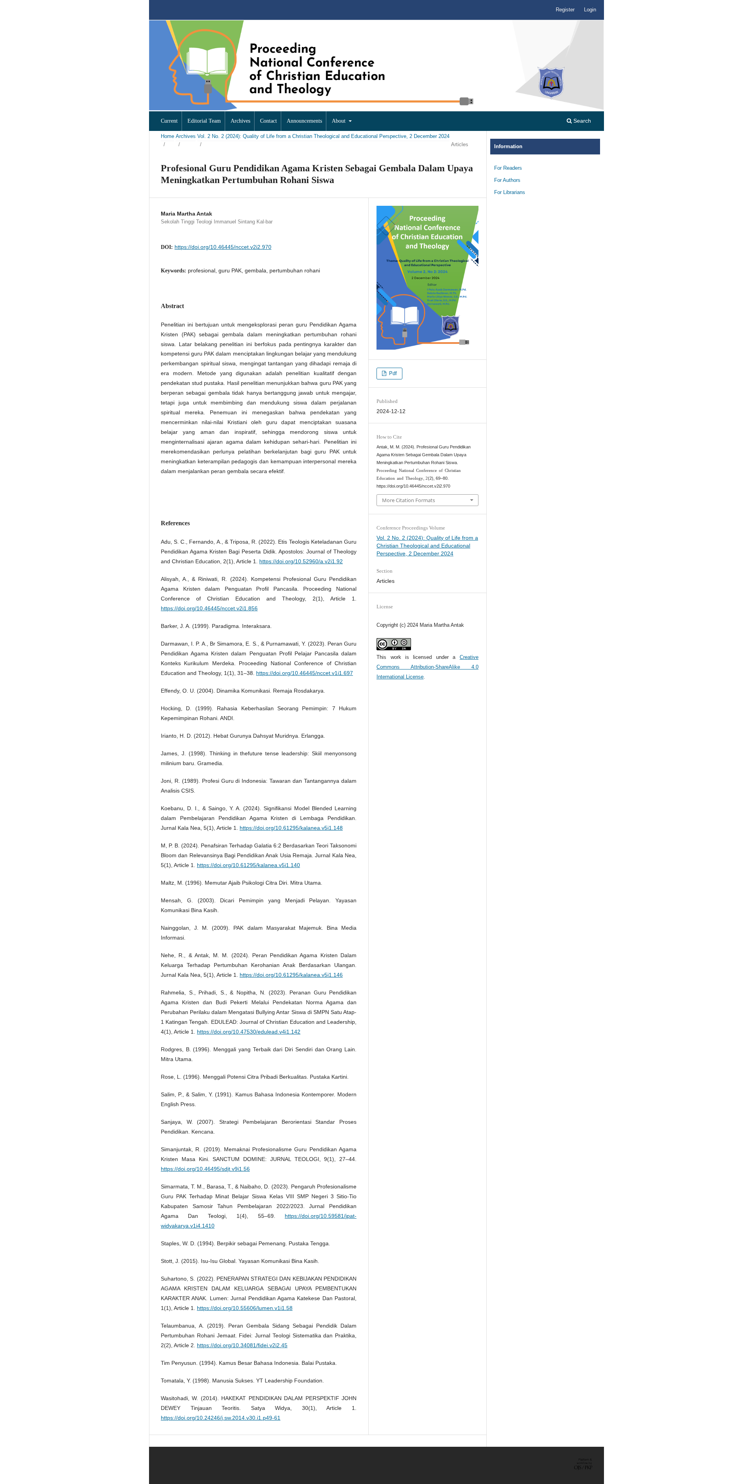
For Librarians (509, 192)
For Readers (508, 168)
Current (169, 121)
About (339, 121)
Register (565, 10)
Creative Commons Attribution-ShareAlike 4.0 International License (427, 667)
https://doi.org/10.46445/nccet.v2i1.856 (209, 608)
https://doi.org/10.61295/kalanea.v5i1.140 (248, 865)
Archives (240, 121)
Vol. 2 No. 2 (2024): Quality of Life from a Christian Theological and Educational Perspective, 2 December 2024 (323, 136)
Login (590, 10)
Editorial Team (204, 121)
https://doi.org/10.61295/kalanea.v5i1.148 (291, 828)
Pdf (392, 373)
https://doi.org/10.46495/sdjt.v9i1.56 (205, 1169)
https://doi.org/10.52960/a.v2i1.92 (301, 561)
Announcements (304, 121)
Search (581, 121)
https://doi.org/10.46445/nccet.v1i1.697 (304, 673)
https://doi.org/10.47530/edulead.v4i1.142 (248, 1032)
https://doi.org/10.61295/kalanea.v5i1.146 (291, 975)
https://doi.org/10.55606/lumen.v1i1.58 (245, 1308)
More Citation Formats (408, 500)
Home (167, 136)
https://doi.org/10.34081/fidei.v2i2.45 (242, 1345)
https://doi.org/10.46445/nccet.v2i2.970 (223, 247)
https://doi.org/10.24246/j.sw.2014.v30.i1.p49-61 (220, 1418)
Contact (268, 121)
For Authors (507, 180)
